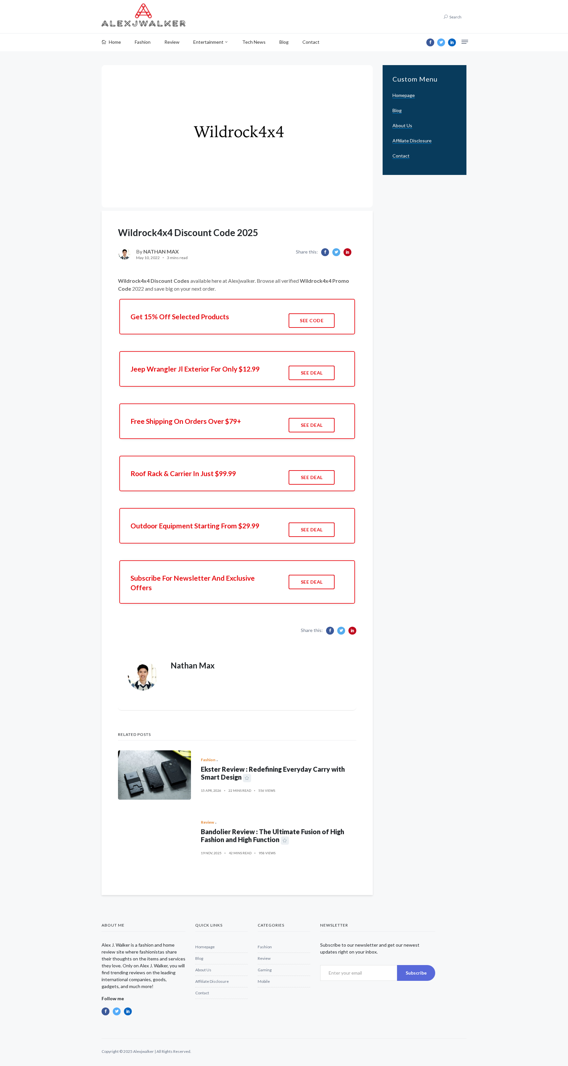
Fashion (143, 42)
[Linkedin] (452, 42)
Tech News (254, 42)
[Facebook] (430, 42)
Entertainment (208, 42)
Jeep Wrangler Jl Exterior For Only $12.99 (195, 369)
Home (114, 42)
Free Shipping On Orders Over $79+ (185, 421)
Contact (311, 42)
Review (171, 42)
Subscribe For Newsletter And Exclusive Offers (192, 583)
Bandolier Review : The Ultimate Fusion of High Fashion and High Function (272, 835)
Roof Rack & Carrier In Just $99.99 (183, 473)
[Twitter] (441, 42)
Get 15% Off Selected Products (179, 316)
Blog (284, 42)
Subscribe (416, 973)
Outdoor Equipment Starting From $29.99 (194, 525)
